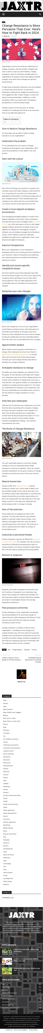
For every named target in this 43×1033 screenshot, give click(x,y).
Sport (5, 852)
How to (5, 816)
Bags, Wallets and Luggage (12, 712)
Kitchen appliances (9, 822)
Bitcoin (5, 724)
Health (5, 801)
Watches (6, 884)
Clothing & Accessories (10, 745)
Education (6, 760)
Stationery (6, 858)
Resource (6, 843)
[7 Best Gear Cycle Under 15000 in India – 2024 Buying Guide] (7, 951)
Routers (5, 846)
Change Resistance (17, 649)
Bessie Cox (7, 36)
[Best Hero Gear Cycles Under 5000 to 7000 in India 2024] (7, 961)
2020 (4, 700)
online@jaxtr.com (25, 937)
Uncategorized (8, 878)
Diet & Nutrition (8, 754)
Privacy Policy (33, 1030)
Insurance (6, 819)
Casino (5, 742)
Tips (4, 866)
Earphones (6, 757)
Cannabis (6, 733)
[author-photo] (21, 679)
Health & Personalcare (10, 804)
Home (3, 19)
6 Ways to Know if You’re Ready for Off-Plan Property (11, 659)
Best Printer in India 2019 (11, 721)
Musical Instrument (9, 834)
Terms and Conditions (21, 1030)
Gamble (5, 783)
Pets (4, 837)
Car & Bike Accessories (10, 739)
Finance (5, 775)
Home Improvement (9, 813)
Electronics (6, 763)
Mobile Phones (8, 828)
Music (5, 831)
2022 (9, 649)
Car (4, 736)
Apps (5, 706)
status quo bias (21, 486)
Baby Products (8, 709)
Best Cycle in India (9, 718)
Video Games (7, 881)
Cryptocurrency (8, 751)
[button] (3, 14)
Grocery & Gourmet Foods (11, 795)
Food (4, 780)
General (5, 792)
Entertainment (8, 766)
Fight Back (27, 649)
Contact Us (9, 1030)
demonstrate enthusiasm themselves (15, 354)
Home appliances (9, 810)
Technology (7, 864)
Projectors (6, 840)
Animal (5, 703)
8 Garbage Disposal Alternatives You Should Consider (33, 660)
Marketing (6, 825)
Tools (5, 869)
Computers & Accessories (11, 748)
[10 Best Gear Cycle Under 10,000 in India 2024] (7, 970)
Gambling (6, 786)
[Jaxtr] (21, 6)
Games (5, 789)
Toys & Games (7, 872)
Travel (5, 875)
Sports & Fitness (8, 855)
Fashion (5, 769)
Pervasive (34, 649)
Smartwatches (8, 849)
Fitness (5, 778)
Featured (6, 772)
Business (6, 730)
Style (4, 861)
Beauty (5, 715)
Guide (5, 798)
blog (8, 19)
